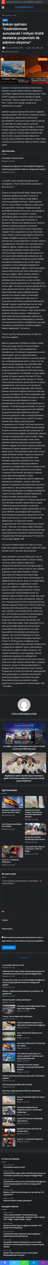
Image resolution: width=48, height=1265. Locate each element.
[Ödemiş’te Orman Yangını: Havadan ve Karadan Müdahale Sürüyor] (35, 802)
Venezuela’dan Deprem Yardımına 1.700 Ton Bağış (35, 849)
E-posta (5, 920)
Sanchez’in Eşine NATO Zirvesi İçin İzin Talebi (11, 811)
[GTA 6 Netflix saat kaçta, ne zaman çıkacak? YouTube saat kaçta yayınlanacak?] (8, 1056)
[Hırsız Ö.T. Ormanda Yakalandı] (12, 852)
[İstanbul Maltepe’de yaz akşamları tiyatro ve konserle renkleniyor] (8, 1110)
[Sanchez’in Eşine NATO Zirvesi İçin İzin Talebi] (12, 802)
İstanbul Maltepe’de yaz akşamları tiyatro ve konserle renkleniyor (29, 1109)
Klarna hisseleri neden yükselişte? (16, 1000)
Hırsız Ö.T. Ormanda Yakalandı (10, 861)
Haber (14, 15)
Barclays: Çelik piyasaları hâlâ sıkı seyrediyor (21, 1091)
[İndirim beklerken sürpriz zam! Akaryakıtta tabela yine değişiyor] (8, 1025)
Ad (3, 911)
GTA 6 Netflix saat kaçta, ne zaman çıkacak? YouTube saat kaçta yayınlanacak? (30, 1056)
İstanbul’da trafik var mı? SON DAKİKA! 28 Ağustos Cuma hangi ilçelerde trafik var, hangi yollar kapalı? (23, 982)
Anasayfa (7, 15)
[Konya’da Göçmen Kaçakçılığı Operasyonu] (35, 829)
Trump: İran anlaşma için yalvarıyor (17, 1016)
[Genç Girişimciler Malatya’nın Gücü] (8, 1036)
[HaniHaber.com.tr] (24, 7)
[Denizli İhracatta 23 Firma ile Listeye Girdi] (8, 1132)
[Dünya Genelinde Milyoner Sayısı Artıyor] (8, 1100)
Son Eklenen (24, 958)
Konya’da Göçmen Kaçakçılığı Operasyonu (35, 838)
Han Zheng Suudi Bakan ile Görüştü (12, 825)
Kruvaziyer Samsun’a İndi (12, 158)
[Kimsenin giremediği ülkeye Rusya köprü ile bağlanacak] (8, 1009)
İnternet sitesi (7, 929)
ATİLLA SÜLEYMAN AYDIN (14, 48)
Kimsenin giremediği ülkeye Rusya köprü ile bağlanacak (31, 1007)
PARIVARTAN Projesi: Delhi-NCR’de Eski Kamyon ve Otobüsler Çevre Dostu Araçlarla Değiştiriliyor (23, 972)
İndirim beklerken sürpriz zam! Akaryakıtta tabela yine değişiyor (31, 1023)
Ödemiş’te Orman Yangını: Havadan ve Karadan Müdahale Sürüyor (33, 813)
